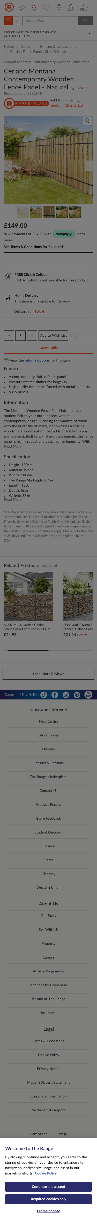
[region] (48, 1180)
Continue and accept (48, 1187)
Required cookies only (48, 1199)
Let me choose (48, 1211)
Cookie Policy (46, 1173)
